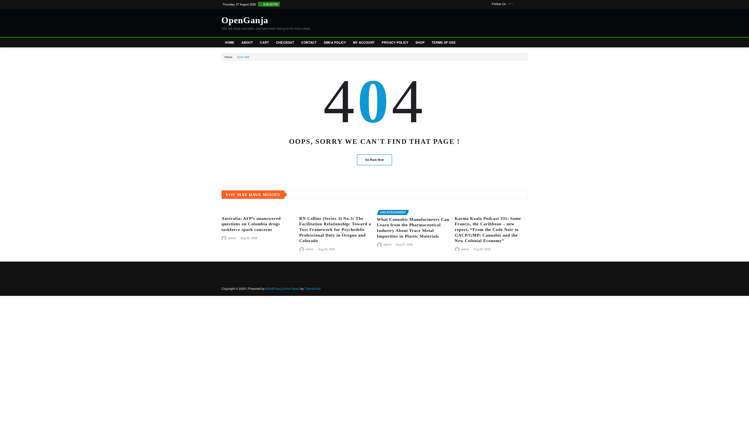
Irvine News (291, 288)
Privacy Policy (395, 42)
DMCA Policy (335, 42)
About (247, 42)
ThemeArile (312, 288)
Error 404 (243, 57)
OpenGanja (244, 20)
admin (232, 238)
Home (229, 42)
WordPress (273, 288)
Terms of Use (444, 42)
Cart (264, 42)
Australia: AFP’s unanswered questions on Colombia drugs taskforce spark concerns (251, 224)
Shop (420, 42)
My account (364, 42)
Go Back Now (374, 159)
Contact (309, 42)
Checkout (285, 42)
